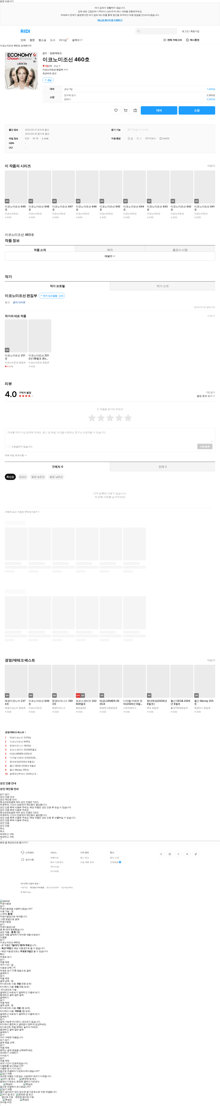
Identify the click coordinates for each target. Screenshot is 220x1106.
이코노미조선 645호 (110, 208)
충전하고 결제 (7, 995)
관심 (49, 80)
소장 (197, 110)
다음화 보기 (5, 1068)
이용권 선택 (5, 967)
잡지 (45, 53)
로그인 (190, 31)
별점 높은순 (38, 476)
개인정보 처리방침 (37, 887)
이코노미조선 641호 (204, 208)
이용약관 (24, 887)
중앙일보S (81, 707)
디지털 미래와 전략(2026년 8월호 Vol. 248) (133, 702)
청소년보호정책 (52, 887)
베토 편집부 (153, 707)
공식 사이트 (19, 302)
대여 (159, 110)
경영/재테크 (56, 53)
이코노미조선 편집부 (53, 69)
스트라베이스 (130, 707)
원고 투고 (84, 857)
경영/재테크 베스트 (14, 732)
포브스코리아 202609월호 (86, 702)
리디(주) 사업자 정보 (29, 883)
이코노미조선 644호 (133, 208)
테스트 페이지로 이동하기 (110, 20)
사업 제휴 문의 (87, 862)
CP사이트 (54, 866)
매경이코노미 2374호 (15, 702)
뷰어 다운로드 (56, 862)
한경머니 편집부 (202, 707)
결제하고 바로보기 (9, 992)
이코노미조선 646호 (86, 208)
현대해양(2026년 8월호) (157, 702)
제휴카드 (54, 857)
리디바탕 (54, 871)
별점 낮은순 (56, 476)
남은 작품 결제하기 (9, 934)
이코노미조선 (11, 213)
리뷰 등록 (205, 446)
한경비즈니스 (59, 707)
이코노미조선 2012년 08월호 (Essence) (39, 357)
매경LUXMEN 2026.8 (109, 702)
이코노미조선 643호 (157, 208)
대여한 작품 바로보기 (29, 934)
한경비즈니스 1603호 (62, 702)
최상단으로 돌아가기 (18, 842)
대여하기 (4, 1053)
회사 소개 (114, 857)
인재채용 (114, 862)
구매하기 (13, 1053)
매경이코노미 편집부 (15, 707)
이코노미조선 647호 (62, 208)
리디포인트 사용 (9, 989)
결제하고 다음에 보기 (29, 992)
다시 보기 (16, 1068)
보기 (2, 1040)
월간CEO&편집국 (179, 707)
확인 (2, 954)
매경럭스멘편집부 (108, 707)
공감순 (23, 476)
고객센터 (29, 852)
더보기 (211, 165)
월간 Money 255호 (204, 702)
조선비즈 (47, 73)
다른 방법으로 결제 (10, 919)
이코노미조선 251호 (15, 357)
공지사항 (29, 859)
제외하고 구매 (7, 834)
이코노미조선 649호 (15, 208)
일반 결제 (19, 995)
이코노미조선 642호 (181, 208)
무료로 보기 (5, 970)
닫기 (7, 1040)
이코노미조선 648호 (39, 208)
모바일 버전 (5, 1102)
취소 (2, 828)
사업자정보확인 (67, 887)
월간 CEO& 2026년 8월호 (180, 702)
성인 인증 (4, 823)
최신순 (10, 476)
